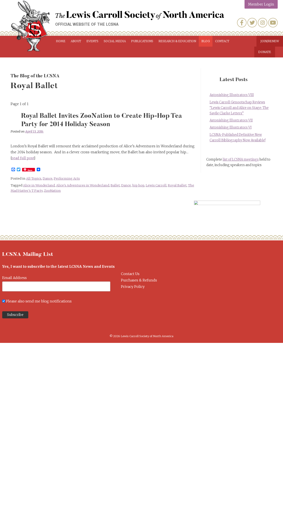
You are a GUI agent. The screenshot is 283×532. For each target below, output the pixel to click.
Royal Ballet (177, 185)
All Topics (33, 178)
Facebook (242, 22)
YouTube (273, 22)
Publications (142, 41)
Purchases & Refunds (139, 280)
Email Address (14, 278)
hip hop (138, 185)
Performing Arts (67, 178)
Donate (264, 52)
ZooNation (52, 191)
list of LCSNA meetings (241, 160)
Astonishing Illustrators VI (231, 127)
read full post (23, 158)
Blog (205, 41)
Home (60, 41)
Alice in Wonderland (39, 185)
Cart (248, 41)
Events (92, 41)
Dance (47, 178)
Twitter (252, 22)
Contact (222, 41)
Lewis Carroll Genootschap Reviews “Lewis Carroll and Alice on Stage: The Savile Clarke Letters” (239, 107)
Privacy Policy (133, 286)
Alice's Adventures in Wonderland (82, 185)
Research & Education (177, 41)
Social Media (115, 41)
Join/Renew (269, 41)
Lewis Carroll (156, 185)
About (76, 41)
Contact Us (130, 274)
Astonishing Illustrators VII (231, 120)
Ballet (115, 185)
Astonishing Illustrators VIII (232, 95)
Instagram (262, 22)
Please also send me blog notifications (39, 301)
